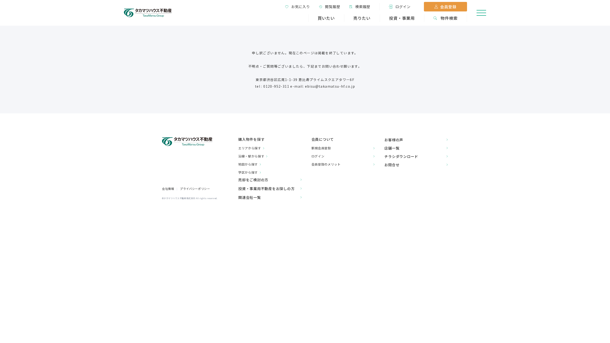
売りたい (362, 18)
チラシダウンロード (401, 156)
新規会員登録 (321, 148)
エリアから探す (249, 148)
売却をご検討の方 (253, 179)
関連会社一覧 (249, 197)
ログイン (318, 156)
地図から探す (248, 164)
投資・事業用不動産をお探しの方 (266, 188)
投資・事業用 (402, 18)
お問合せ (391, 164)
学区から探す (248, 172)
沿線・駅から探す (251, 156)
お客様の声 (393, 139)
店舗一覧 (391, 148)
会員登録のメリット (326, 164)
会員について (322, 139)
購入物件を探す (251, 139)
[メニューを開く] (481, 13)
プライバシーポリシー (195, 189)
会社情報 (168, 189)
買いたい (326, 18)
